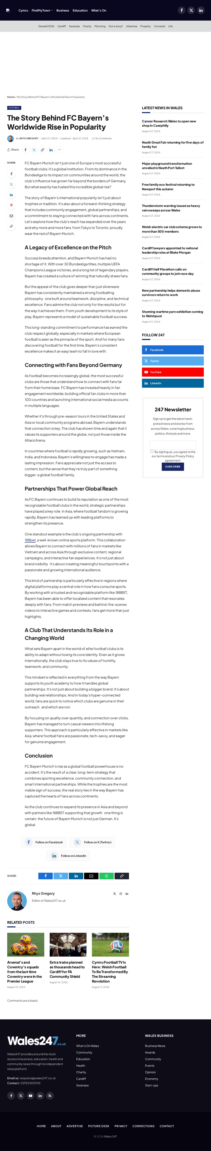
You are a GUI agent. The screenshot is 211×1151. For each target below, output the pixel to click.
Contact (167, 1126)
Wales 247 (110, 1136)
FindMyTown (41, 10)
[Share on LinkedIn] (51, 149)
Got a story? (116, 26)
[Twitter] (11, 184)
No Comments (103, 138)
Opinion (150, 1072)
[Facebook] (11, 174)
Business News (155, 1046)
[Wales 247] (7, 10)
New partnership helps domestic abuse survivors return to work (171, 292)
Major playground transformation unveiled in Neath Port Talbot (167, 165)
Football (14, 108)
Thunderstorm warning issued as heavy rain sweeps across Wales (171, 208)
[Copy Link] (42, 149)
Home (10, 97)
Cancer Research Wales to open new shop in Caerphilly (169, 123)
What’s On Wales (87, 1046)
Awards (150, 1052)
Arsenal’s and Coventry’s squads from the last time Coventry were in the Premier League (24, 971)
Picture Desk (98, 1126)
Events (149, 1065)
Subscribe (172, 466)
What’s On (98, 10)
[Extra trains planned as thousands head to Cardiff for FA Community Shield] (68, 945)
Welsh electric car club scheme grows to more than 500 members (172, 229)
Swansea (74, 26)
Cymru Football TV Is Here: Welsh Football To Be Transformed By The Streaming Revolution (110, 971)
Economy (151, 1078)
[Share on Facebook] (25, 149)
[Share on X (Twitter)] (34, 149)
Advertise (131, 26)
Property (145, 26)
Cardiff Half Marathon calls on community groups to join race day (168, 271)
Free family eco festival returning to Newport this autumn (168, 186)
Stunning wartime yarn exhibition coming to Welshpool (172, 314)
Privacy (121, 1126)
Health (80, 1065)
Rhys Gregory (29, 138)
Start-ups (151, 1085)
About (56, 1126)
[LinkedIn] (11, 195)
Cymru (23, 10)
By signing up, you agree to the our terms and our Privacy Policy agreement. (174, 456)
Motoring (100, 26)
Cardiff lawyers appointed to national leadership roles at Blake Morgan (170, 250)
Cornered (159, 26)
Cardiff (61, 26)
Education (80, 10)
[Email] (11, 216)
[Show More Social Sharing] (59, 149)
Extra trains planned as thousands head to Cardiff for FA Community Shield (67, 969)
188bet (30, 540)
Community (84, 1052)
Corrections (143, 1126)
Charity (87, 26)
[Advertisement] (105, 63)
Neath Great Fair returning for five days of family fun (173, 144)
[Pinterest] (11, 205)
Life (170, 26)
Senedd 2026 (46, 26)
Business (62, 10)
